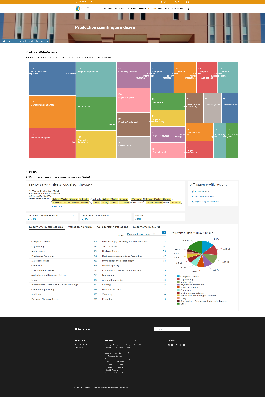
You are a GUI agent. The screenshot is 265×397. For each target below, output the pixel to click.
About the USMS (81, 345)
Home (8, 41)
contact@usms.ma (98, 2)
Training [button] (141, 8)
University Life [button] (176, 8)
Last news (79, 347)
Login (164, 2)
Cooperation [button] (163, 8)
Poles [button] (133, 8)
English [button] (177, 2)
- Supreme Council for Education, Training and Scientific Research (117, 367)
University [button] (107, 8)
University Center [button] (121, 8)
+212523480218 (82, 2)
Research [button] (151, 8)
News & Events (140, 345)
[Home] (83, 8)
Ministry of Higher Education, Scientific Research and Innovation (117, 348)
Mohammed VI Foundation (115, 373)
